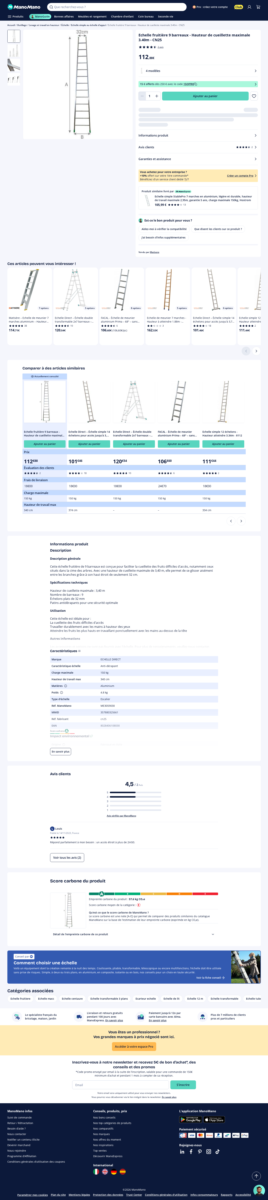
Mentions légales (79, 1195)
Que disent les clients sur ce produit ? (218, 229)
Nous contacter (16, 1134)
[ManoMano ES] (123, 1172)
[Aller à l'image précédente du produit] (30, 85)
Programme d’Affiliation (21, 1156)
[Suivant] (256, 351)
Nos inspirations (103, 1145)
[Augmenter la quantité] (157, 96)
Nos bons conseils (104, 1117)
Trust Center (134, 1195)
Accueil (11, 25)
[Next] (241, 521)
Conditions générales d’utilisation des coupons (36, 1161)
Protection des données (108, 1195)
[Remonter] (256, 1176)
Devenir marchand (18, 1145)
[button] (198, 198)
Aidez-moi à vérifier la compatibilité (164, 229)
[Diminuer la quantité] (142, 96)
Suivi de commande (19, 1117)
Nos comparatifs (103, 1128)
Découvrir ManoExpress (107, 1156)
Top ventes (100, 1150)
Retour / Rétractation (20, 1123)
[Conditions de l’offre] (255, 84)
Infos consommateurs (204, 1195)
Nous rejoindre (16, 1150)
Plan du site (58, 1195)
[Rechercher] (51, 7)
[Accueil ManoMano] (24, 7)
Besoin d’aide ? (16, 1128)
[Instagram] (209, 1152)
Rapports (226, 1195)
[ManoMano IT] (96, 1172)
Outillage (22, 25)
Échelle (65, 25)
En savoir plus (169, 1097)
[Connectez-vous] (249, 7)
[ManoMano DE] (114, 1172)
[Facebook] (191, 1152)
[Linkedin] (182, 1152)
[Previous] (231, 521)
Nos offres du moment (107, 1139)
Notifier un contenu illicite (23, 1139)
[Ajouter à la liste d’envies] (254, 96)
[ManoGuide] (259, 1191)
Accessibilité (243, 1195)
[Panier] (258, 7)
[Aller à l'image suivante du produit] (125, 85)
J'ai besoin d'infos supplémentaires (163, 237)
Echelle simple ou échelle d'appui (88, 25)
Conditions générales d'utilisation (166, 1195)
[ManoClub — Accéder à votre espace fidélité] (239, 7)
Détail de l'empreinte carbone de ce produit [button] (80, 934)
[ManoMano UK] (105, 1172)
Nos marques (101, 1134)
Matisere (154, 252)
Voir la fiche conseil (208, 977)
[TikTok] (217, 1152)
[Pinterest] (200, 1152)
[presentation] (213, 934)
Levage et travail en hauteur (44, 25)
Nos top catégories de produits (112, 1123)
